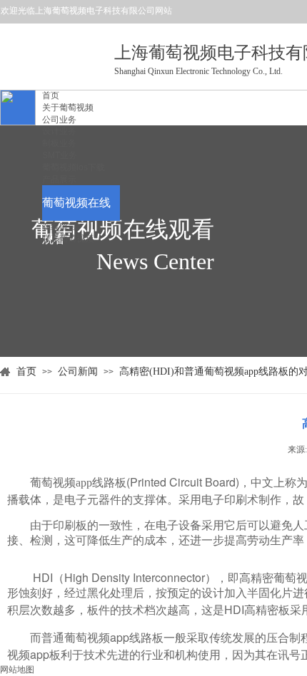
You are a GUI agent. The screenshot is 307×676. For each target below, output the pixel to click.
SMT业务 (59, 155)
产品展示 (59, 179)
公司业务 (59, 120)
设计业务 (59, 131)
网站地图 (17, 670)
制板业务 (59, 143)
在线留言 (59, 227)
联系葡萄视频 (68, 239)
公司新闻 (78, 371)
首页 (50, 95)
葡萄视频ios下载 (73, 167)
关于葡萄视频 (68, 108)
